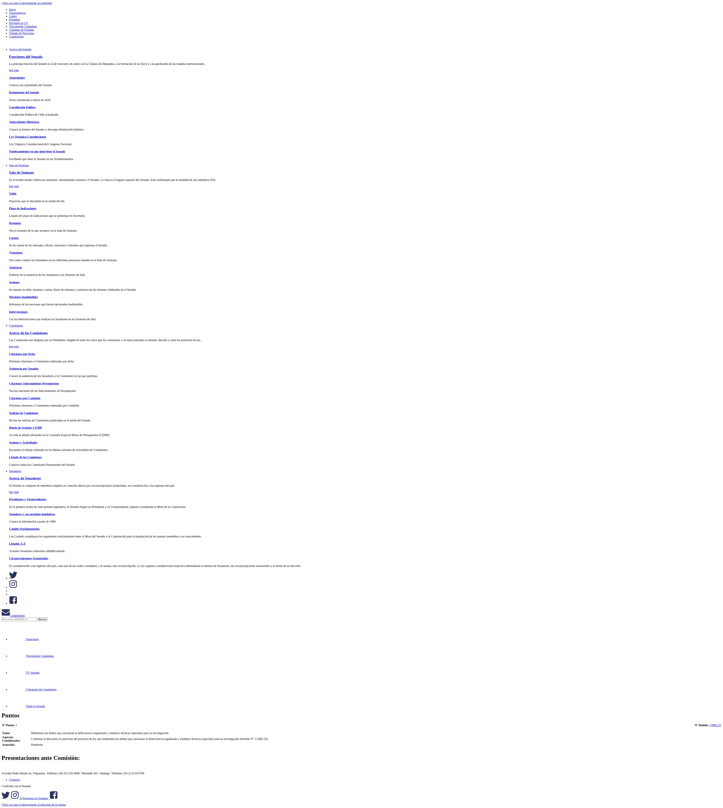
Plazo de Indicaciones (22, 208)
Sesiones (14, 282)
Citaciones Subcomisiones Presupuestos (34, 383)
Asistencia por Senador (24, 368)
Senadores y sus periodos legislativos (32, 514)
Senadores (15, 471)
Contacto (14, 779)
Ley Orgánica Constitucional (27, 136)
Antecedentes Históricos (24, 122)
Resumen (15, 223)
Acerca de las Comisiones (28, 333)
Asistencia (15, 267)
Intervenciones (18, 311)
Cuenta (13, 238)
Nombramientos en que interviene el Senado (37, 151)
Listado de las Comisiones (25, 457)
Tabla (12, 193)
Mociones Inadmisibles (23, 297)
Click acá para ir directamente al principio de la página (34, 804)
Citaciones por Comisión (24, 398)
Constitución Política (22, 107)
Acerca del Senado (20, 49)
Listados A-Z (17, 543)
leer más (14, 70)
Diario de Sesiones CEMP (25, 427)
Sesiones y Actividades (23, 442)
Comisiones (16, 325)
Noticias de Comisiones (23, 413)
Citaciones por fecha (22, 354)
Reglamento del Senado (24, 92)
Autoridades (17, 77)
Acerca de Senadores (25, 478)
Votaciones (16, 252)
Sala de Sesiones (19, 165)
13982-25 (715, 725)
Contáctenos (17, 615)
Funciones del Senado (26, 57)
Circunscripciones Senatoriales (28, 558)
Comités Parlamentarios (24, 528)
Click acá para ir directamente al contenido (27, 3)
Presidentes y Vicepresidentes (27, 499)
